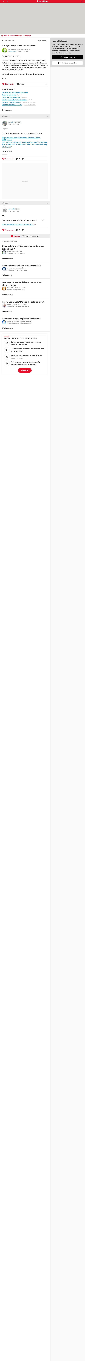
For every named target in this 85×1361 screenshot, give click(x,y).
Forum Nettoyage (28, 102)
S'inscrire (25, 370)
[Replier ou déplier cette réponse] (47, 116)
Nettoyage (27, 35)
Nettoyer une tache (9, 95)
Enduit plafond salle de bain (12, 105)
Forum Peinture (30, 105)
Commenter (9, 159)
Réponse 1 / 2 (6, 116)
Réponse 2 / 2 (6, 203)
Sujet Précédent (9, 41)
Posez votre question (32, 236)
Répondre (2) (9, 84)
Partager (21, 84)
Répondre (16, 236)
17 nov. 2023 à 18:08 (13, 124)
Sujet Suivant (42, 41)
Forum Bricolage (16, 35)
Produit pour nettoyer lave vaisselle (14, 100)
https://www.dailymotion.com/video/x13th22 (18, 225)
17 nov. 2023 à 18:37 (22, 51)
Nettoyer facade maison (10, 102)
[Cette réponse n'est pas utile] (22, 159)
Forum (7, 35)
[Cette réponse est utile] (16, 159)
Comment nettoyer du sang (12, 97)
